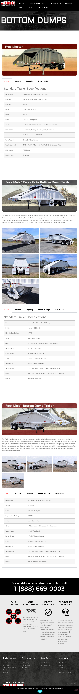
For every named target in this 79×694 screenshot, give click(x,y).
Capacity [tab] (29, 81)
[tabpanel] (39, 122)
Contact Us (42, 8)
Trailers (22, 3)
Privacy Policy (71, 683)
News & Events (25, 8)
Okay (40, 691)
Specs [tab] (6, 81)
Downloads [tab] (43, 81)
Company (69, 3)
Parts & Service (37, 3)
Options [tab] (17, 81)
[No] (76, 690)
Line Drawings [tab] (44, 310)
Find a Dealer (55, 3)
